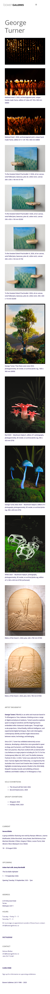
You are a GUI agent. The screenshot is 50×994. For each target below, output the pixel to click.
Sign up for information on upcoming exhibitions (19, 974)
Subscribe (6, 968)
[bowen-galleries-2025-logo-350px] (13, 4)
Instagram (7, 937)
